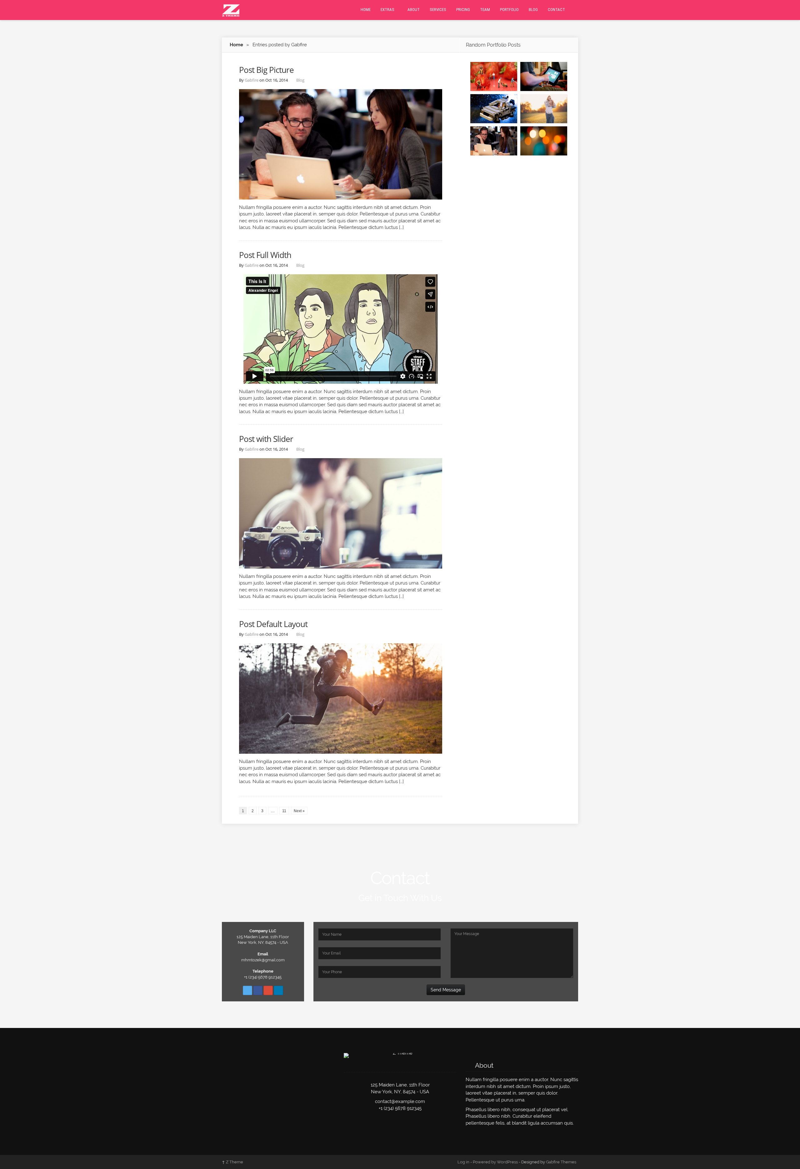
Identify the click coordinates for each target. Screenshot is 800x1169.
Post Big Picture (266, 69)
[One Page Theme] (231, 9)
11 (284, 811)
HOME (366, 9)
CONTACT (556, 9)
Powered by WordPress (495, 1162)
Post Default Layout (273, 624)
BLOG (533, 9)
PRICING (463, 9)
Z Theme (232, 1162)
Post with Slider (266, 438)
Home (236, 45)
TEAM (485, 9)
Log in (463, 1162)
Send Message (446, 989)
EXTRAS (387, 9)
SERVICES (438, 9)
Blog (300, 80)
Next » (299, 811)
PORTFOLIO (509, 9)
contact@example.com (400, 1101)
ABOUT (414, 9)
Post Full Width (265, 255)
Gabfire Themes (561, 1162)
